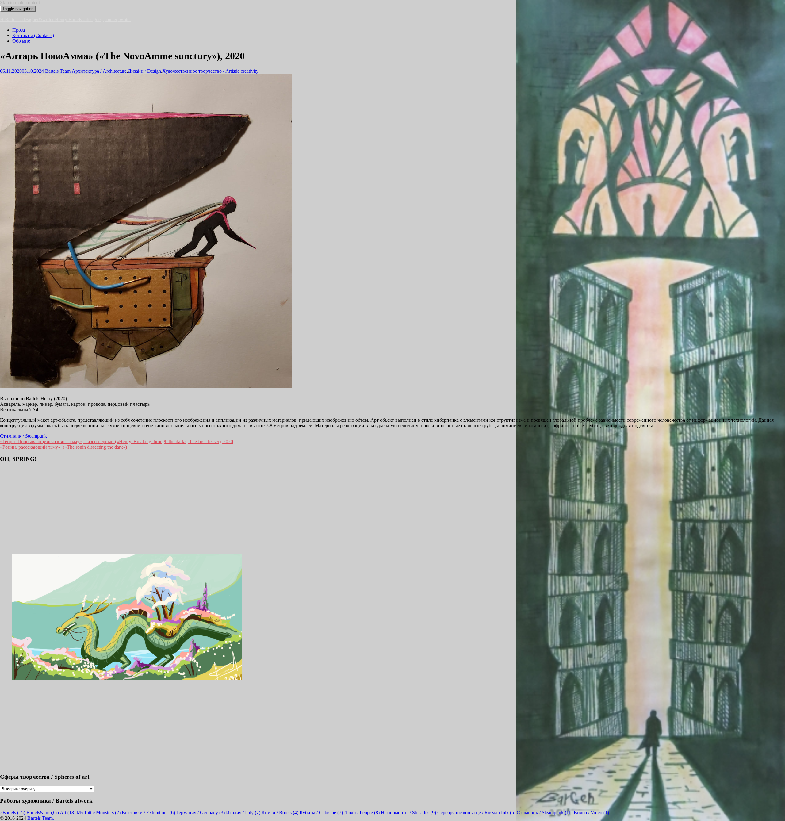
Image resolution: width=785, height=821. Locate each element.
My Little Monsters (99, 812)
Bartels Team (58, 71)
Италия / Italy (243, 812)
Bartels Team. (40, 818)
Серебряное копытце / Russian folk (476, 812)
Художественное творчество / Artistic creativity (210, 71)
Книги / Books (280, 812)
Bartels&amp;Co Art (50, 812)
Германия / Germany (200, 812)
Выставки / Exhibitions (148, 812)
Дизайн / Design (144, 71)
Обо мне (21, 41)
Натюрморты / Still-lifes (408, 812)
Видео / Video (591, 812)
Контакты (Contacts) (33, 35)
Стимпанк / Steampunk (23, 436)
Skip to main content (20, 2)
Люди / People (362, 812)
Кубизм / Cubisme (321, 812)
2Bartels (12, 812)
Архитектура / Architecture (99, 71)
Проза (18, 30)
